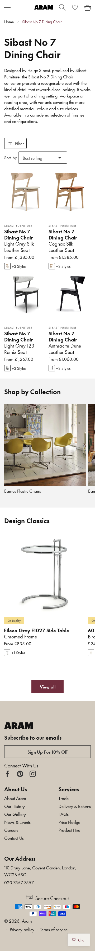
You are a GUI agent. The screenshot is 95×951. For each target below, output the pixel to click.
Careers (11, 829)
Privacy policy (22, 929)
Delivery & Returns (75, 805)
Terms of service (54, 929)
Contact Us (14, 837)
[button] (7, 7)
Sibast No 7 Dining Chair (42, 21)
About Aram (15, 797)
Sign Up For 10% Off (47, 751)
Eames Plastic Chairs (22, 491)
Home (9, 21)
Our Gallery (15, 813)
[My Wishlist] (75, 7)
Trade (64, 797)
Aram (27, 920)
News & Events (17, 821)
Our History (14, 805)
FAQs (64, 813)
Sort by (10, 157)
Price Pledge (69, 821)
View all (47, 686)
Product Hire (69, 829)
